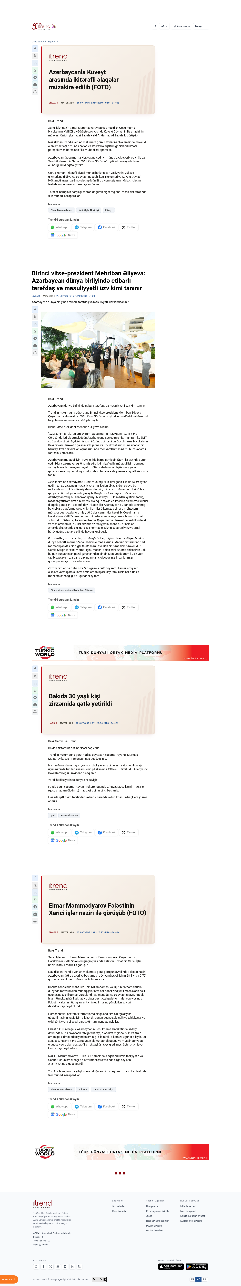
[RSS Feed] (79, 1267)
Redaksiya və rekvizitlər (158, 1211)
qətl (53, 815)
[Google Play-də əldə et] (197, 1266)
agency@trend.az (41, 1244)
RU (204, 1279)
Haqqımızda (152, 1206)
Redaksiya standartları (157, 1220)
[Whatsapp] (36, 1267)
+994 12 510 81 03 (41, 1240)
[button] (35, 49)
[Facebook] (43, 1267)
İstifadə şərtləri (187, 1206)
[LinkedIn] (72, 1267)
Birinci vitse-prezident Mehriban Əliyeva (72, 590)
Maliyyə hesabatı (154, 1230)
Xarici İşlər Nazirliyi (89, 210)
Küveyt (108, 210)
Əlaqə (149, 1216)
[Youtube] (58, 1267)
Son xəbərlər (118, 1206)
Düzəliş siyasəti (154, 1225)
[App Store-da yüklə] (171, 1266)
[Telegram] (65, 1267)
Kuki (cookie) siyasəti (191, 1220)
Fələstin (83, 1089)
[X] (51, 1267)
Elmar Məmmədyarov (61, 210)
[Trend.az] (44, 26)
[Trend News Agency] (42, 1204)
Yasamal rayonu (69, 815)
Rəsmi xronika (119, 1211)
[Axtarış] (155, 26)
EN (192, 1279)
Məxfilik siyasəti (188, 1211)
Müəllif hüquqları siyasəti (192, 1216)
